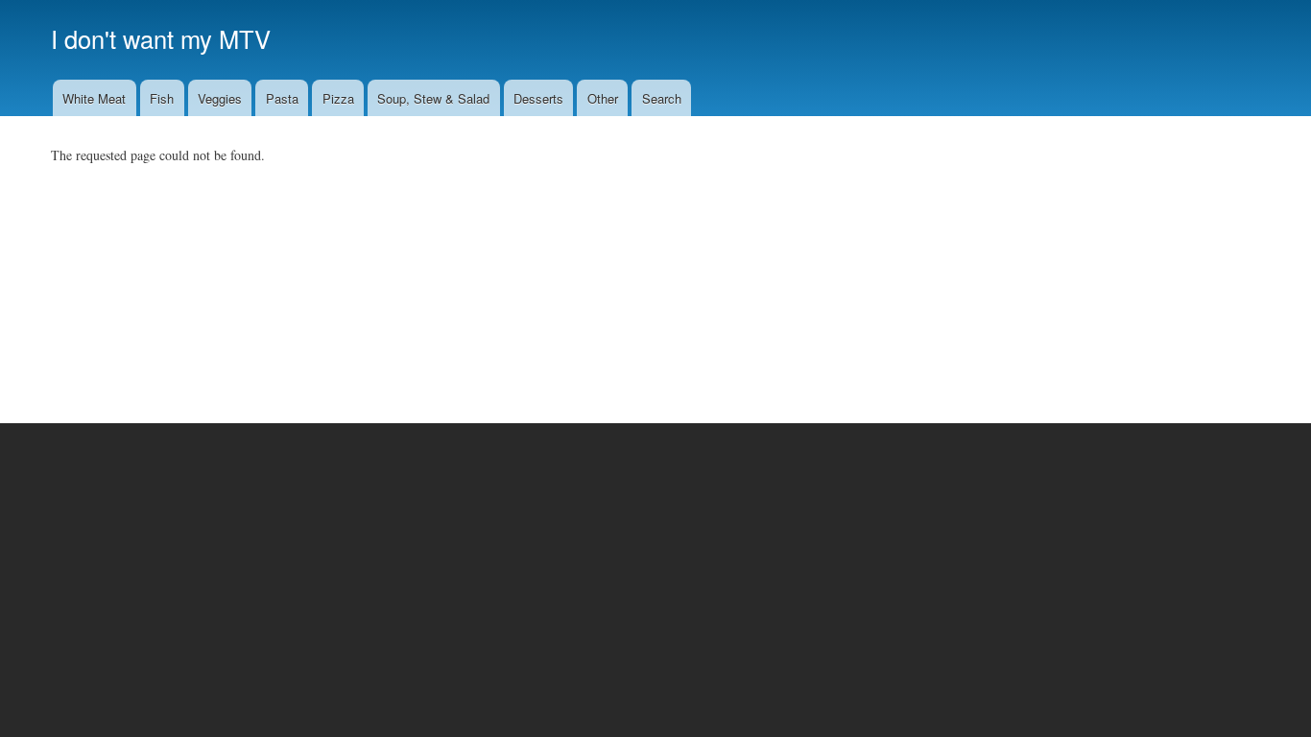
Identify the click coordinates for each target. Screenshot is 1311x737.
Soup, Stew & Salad (433, 98)
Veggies (220, 98)
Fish (162, 98)
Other (602, 98)
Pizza (338, 98)
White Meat (94, 98)
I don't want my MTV (161, 38)
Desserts (538, 98)
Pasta (282, 98)
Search (661, 98)
